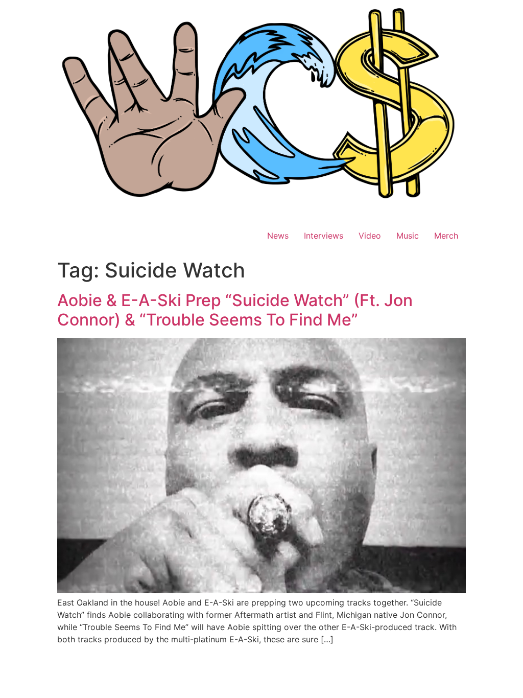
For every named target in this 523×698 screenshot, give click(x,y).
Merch (446, 235)
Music (407, 235)
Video (370, 235)
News (278, 235)
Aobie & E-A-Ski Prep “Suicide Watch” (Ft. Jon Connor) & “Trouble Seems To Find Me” (235, 310)
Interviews (323, 235)
